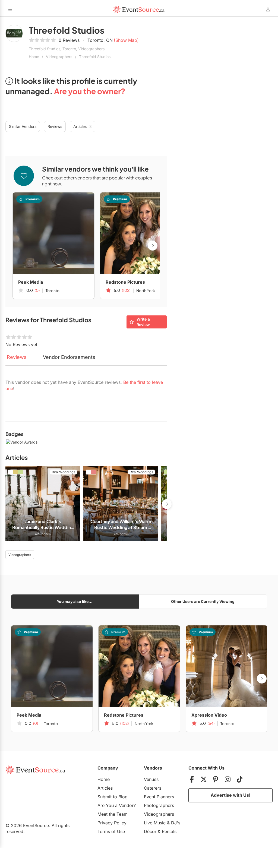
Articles (82, 126)
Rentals (169, 831)
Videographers (59, 56)
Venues (151, 779)
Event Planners (159, 796)
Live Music (155, 822)
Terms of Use (111, 831)
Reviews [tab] (17, 357)
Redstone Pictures (125, 282)
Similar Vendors (22, 126)
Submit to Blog (112, 796)
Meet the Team (112, 814)
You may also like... (75, 601)
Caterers (152, 788)
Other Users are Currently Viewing (203, 601)
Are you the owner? (89, 91)
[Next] (152, 246)
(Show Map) (126, 40)
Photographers (159, 805)
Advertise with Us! (230, 795)
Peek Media (30, 282)
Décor (150, 831)
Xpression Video (209, 715)
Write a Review (143, 322)
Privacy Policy (112, 822)
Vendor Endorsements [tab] (69, 357)
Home (34, 56)
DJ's (175, 822)
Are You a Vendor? (116, 805)
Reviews (55, 126)
